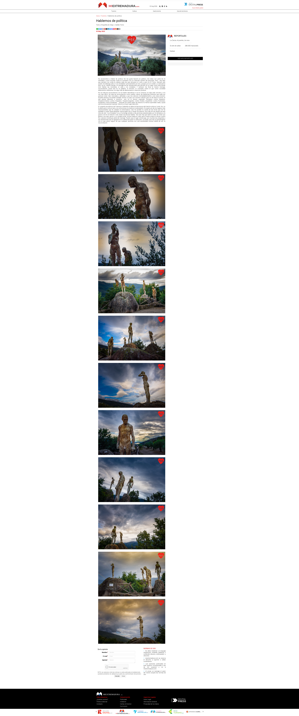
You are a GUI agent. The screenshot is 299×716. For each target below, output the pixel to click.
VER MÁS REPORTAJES (185, 58)
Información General (150, 702)
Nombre (105, 652)
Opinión (105, 660)
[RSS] (166, 6)
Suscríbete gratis (197, 8)
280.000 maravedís (191, 46)
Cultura (134, 11)
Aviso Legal (147, 699)
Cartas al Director (126, 704)
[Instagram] (162, 6)
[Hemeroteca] (160, 6)
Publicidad (123, 699)
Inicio (98, 16)
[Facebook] (164, 6)
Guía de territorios (182, 11)
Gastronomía (157, 11)
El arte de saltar (175, 46)
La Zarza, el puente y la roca (179, 40)
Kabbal (172, 51)
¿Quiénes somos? (102, 699)
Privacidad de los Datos (151, 704)
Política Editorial (102, 702)
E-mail (105, 656)
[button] (96, 711)
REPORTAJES (180, 36)
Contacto (100, 704)
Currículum (123, 706)
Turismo (113, 11)
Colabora (123, 702)
